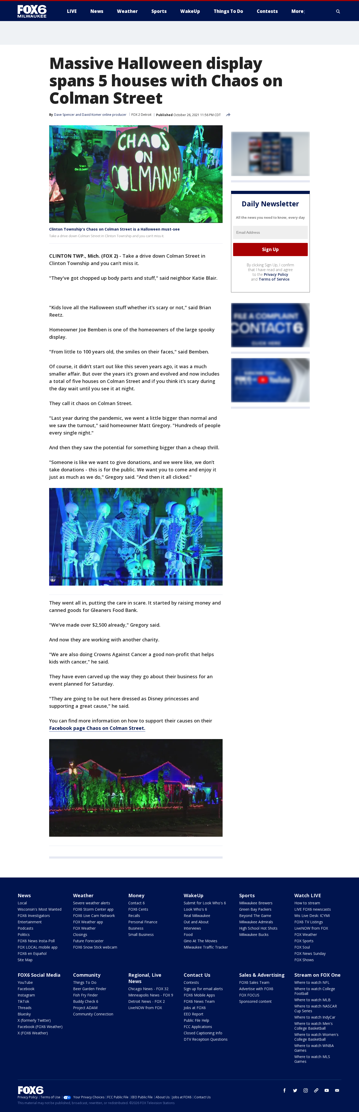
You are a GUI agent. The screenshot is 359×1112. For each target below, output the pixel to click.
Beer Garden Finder (89, 988)
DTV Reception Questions (206, 1039)
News (24, 895)
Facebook (26, 988)
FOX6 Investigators (34, 915)
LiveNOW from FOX (311, 928)
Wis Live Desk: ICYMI (312, 915)
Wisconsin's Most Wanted (39, 909)
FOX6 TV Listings (308, 921)
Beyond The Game (255, 915)
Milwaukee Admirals (256, 921)
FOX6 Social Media (39, 975)
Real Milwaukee (197, 915)
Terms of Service (274, 279)
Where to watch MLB (312, 999)
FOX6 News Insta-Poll (36, 940)
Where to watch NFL (312, 982)
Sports (247, 895)
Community (86, 975)
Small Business (141, 934)
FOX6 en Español (32, 953)
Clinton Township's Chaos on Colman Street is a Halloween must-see (114, 229)
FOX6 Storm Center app (93, 909)
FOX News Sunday (310, 953)
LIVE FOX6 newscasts (312, 909)
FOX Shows (304, 959)
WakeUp (193, 895)
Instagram (26, 995)
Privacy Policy (276, 274)
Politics (24, 934)
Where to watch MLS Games (312, 1059)
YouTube (25, 982)
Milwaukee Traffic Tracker (206, 947)
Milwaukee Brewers (256, 902)
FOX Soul (302, 947)
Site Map (25, 959)
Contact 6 (136, 902)
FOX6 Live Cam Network (94, 915)
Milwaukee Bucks (254, 934)
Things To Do (84, 982)
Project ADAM (85, 1007)
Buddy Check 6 (85, 1001)
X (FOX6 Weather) (33, 1032)
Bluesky (24, 1013)
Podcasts (25, 928)
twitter (295, 1090)
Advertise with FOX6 (256, 988)
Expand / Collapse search (338, 11)
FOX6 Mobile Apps (199, 995)
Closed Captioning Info (203, 1032)
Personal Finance (142, 921)
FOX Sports (304, 940)
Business (135, 928)
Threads (25, 1007)
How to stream (307, 902)
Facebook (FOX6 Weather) (40, 1026)
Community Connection (93, 1013)
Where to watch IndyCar (314, 1017)
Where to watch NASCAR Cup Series (315, 1008)
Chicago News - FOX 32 (148, 988)
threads (316, 1090)
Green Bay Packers (255, 909)
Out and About (196, 921)
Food (188, 934)
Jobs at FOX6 (195, 1007)
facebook (284, 1090)
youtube (326, 1090)
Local (22, 902)
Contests (191, 982)
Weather (83, 895)
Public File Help (196, 1020)
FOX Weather (84, 928)
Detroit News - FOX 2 (146, 1001)
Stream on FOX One (317, 975)
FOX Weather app (88, 921)
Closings (80, 934)
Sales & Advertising (262, 975)
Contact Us (197, 975)
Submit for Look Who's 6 (205, 902)
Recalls (134, 915)
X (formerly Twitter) (34, 1020)
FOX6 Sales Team (254, 982)
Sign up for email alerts (203, 988)
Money (136, 895)
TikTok (23, 1001)
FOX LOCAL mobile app (38, 947)
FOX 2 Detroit (141, 114)
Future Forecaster (88, 940)
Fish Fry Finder (85, 995)
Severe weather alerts (91, 902)
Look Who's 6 (195, 909)
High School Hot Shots (258, 928)
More (297, 11)
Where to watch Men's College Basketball (313, 1026)
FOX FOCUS (249, 995)
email (337, 1090)
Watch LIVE (307, 895)
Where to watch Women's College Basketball (316, 1037)
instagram (305, 1090)
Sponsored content (255, 1001)
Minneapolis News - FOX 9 (150, 995)
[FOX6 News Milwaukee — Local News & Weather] (35, 11)
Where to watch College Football (314, 991)
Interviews (192, 928)
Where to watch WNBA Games (314, 1048)
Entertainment (30, 921)
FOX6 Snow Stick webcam (95, 947)
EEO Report (193, 1013)
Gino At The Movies (200, 940)
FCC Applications (198, 1026)
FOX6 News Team (199, 1001)
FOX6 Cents (138, 909)
